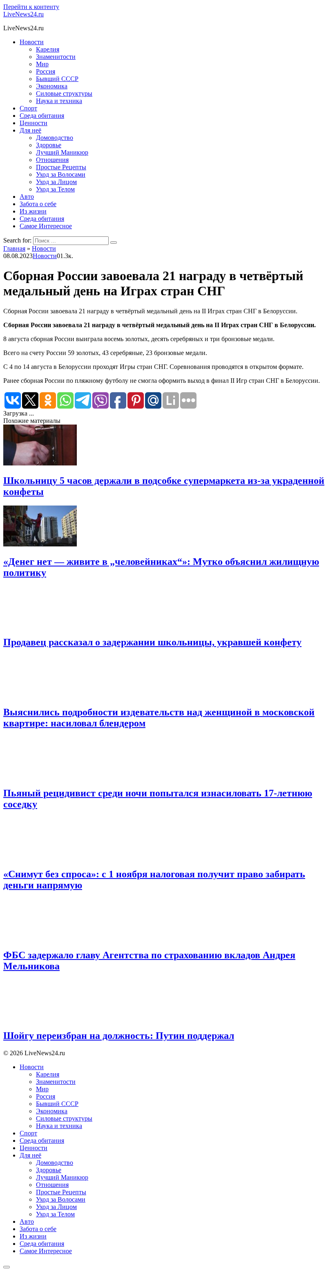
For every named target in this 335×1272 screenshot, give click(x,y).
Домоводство (54, 137)
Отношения (52, 159)
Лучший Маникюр (62, 152)
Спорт (28, 108)
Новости (32, 41)
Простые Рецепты (61, 167)
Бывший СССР (57, 78)
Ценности (33, 122)
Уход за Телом (55, 189)
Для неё (30, 130)
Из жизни (33, 211)
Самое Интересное (46, 225)
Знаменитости (56, 56)
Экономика (51, 86)
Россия (45, 71)
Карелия (47, 49)
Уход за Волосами (60, 174)
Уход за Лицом (56, 181)
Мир (42, 64)
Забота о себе (38, 203)
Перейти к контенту (31, 6)
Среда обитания (42, 115)
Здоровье (48, 145)
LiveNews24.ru (23, 14)
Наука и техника (59, 100)
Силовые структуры (64, 93)
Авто (27, 196)
